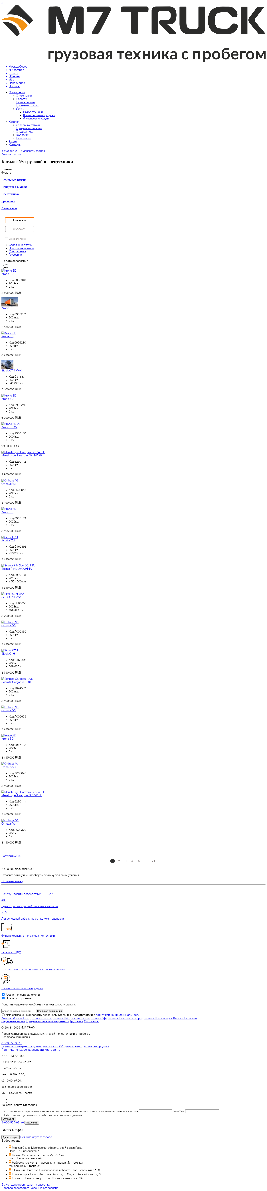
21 (153, 861)
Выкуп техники (33, 112)
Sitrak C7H (8, 540)
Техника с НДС (11, 952)
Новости (21, 99)
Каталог (14, 121)
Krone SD (7, 274)
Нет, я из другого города (36, 1137)
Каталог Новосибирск (158, 1018)
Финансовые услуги (36, 118)
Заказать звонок (34, 151)
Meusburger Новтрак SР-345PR (21, 455)
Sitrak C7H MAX (11, 370)
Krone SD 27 (9, 427)
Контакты (15, 144)
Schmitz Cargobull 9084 (16, 682)
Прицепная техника (29, 128)
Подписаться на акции (49, 1011)
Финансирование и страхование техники (28, 935)
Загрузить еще (11, 856)
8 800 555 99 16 (11, 151)
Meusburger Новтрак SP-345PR (21, 795)
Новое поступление (18, 998)
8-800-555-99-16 (12, 1122)
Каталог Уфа (99, 1018)
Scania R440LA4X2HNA (16, 568)
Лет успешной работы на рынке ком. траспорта (32, 918)
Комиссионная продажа (39, 115)
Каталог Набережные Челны (71, 1018)
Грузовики (22, 135)
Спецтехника (24, 131)
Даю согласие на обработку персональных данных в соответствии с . (73, 1015)
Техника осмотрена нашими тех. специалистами (33, 969)
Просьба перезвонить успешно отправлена (29, 1188)
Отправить (9, 1118)
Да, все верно (10, 1137)
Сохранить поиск (17, 239)
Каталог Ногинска (185, 1018)
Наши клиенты (25, 102)
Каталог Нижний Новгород (125, 1018)
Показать (19, 219)
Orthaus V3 (8, 483)
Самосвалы (23, 138)
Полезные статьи (27, 105)
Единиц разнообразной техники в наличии (29, 906)
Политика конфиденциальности (22, 1049)
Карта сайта (52, 1049)
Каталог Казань (42, 1018)
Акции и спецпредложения (23, 994)
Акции (13, 141)
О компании (17, 92)
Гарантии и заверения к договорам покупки (29, 1046)
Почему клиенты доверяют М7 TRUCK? (27, 894)
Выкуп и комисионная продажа (22, 988)
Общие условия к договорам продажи (84, 1046)
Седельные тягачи (28, 125)
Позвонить (31, 1122)
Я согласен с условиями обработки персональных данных (44, 1115)
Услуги (20, 108)
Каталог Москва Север (16, 1018)
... (146, 861)
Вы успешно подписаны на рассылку (25, 1184)
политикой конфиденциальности (117, 1015)
